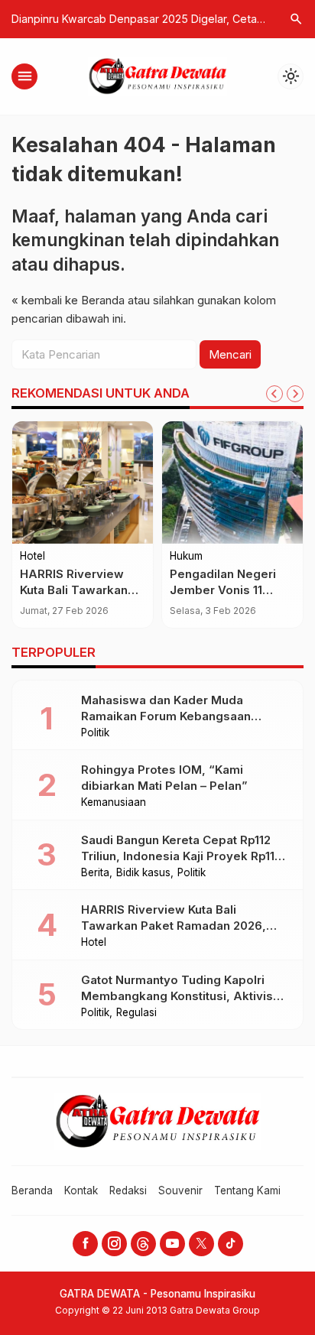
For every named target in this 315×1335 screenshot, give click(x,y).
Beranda (32, 1190)
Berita (95, 873)
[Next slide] (295, 393)
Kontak (81, 1190)
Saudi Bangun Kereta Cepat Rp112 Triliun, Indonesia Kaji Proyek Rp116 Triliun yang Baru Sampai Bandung (181, 856)
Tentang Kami (247, 1190)
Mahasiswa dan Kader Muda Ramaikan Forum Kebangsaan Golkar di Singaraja (166, 716)
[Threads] (143, 1243)
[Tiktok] (230, 1243)
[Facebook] (85, 1243)
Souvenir (180, 1190)
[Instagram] (114, 1243)
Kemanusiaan (113, 802)
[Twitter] (201, 1243)
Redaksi (128, 1190)
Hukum (186, 556)
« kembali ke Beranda (68, 300)
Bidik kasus (143, 873)
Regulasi (136, 1013)
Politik (95, 733)
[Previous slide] (274, 393)
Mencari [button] (230, 354)
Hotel (32, 556)
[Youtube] (172, 1243)
